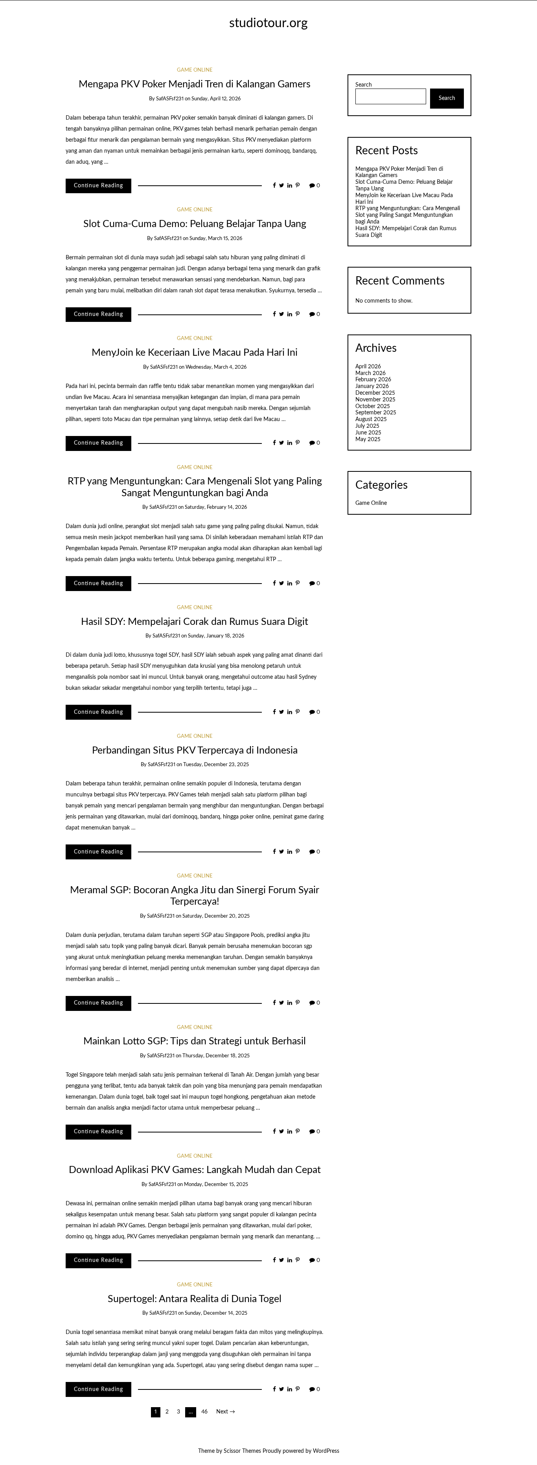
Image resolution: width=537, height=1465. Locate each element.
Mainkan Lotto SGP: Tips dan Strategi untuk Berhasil (194, 1041)
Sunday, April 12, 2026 (216, 99)
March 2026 (370, 373)
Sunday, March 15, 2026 (215, 238)
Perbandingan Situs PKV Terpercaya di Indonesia (195, 751)
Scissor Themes (242, 1451)
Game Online (195, 70)
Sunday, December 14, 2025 (216, 1313)
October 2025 (372, 406)
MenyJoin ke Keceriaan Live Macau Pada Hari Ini (195, 353)
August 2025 (371, 419)
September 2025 (375, 413)
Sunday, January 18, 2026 (216, 636)
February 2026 (373, 379)
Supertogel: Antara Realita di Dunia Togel (194, 1299)
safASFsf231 (170, 99)
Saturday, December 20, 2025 (216, 916)
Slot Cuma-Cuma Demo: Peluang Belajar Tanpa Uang (194, 224)
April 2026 (368, 366)
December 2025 (375, 393)
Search (363, 85)
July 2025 (367, 426)
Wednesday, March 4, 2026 (216, 367)
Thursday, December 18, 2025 (216, 1056)
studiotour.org (268, 23)
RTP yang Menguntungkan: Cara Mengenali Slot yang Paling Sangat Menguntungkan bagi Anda (407, 215)
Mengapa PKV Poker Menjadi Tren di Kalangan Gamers (195, 84)
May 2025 (368, 439)
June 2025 (368, 433)
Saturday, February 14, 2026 (216, 507)
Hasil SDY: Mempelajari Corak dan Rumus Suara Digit (194, 622)
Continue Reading (98, 185)
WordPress (326, 1451)
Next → (225, 1412)
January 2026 (372, 386)
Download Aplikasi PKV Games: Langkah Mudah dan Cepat (195, 1170)
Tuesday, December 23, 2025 (216, 764)
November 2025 (375, 400)
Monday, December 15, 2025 (216, 1184)
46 (204, 1412)
